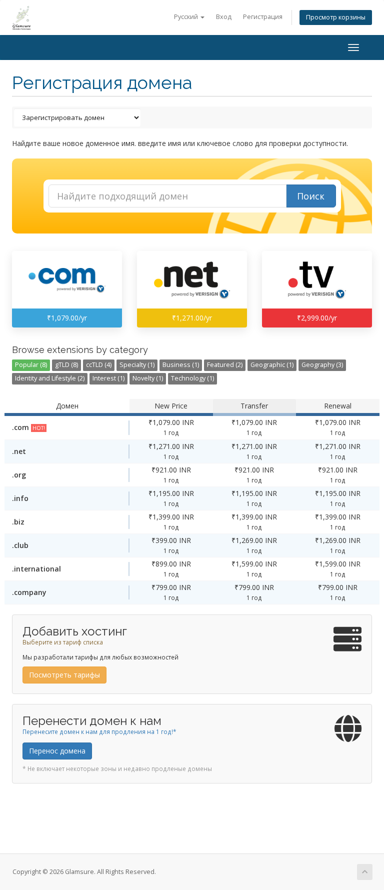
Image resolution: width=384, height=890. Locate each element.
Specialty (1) (137, 364)
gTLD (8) (66, 364)
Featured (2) (224, 364)
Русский (187, 16)
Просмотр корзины (336, 17)
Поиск (310, 196)
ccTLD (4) (99, 364)
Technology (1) (192, 378)
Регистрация (262, 16)
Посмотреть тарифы (64, 675)
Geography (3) (322, 364)
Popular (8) (31, 364)
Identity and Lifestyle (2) (49, 378)
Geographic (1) (272, 364)
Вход (224, 16)
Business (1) (180, 364)
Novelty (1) (147, 378)
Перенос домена (57, 751)
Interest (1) (108, 378)
